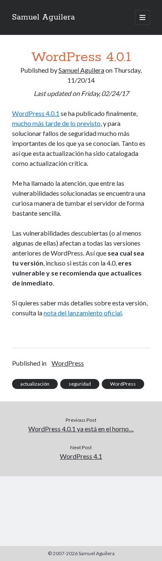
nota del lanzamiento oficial (83, 313)
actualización (34, 384)
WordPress (68, 363)
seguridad (80, 384)
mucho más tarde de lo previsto (56, 123)
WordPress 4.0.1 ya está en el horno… (81, 429)
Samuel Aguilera (43, 17)
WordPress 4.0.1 (35, 113)
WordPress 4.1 (81, 456)
